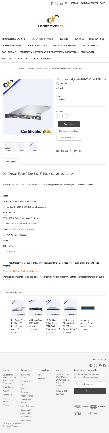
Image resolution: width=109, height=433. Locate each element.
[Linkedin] (75, 151)
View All (41, 379)
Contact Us (21, 59)
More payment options (68, 131)
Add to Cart (18, 310)
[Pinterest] (80, 151)
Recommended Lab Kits (13, 39)
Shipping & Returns (41, 59)
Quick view (18, 305)
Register (93, 3)
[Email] (62, 151)
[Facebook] (52, 3)
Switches (79, 39)
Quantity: (59, 112)
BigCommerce (17, 424)
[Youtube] (61, 3)
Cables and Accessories (64, 45)
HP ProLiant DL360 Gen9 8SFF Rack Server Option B (70, 325)
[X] (56, 3)
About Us (6, 59)
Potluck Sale (9, 52)
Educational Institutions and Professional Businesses (48, 52)
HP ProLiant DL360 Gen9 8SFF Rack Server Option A (53, 325)
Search (74, 3)
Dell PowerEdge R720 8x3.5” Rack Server (36, 323)
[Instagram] (66, 3)
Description (11, 161)
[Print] (66, 151)
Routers (64, 39)
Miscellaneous (90, 45)
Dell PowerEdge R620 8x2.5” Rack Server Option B (18, 325)
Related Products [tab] (13, 292)
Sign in (84, 3)
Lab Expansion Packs (42, 39)
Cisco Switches (96, 39)
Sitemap (6, 405)
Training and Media (12, 45)
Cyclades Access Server (87, 322)
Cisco (40, 375)
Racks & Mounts (36, 45)
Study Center (88, 52)
